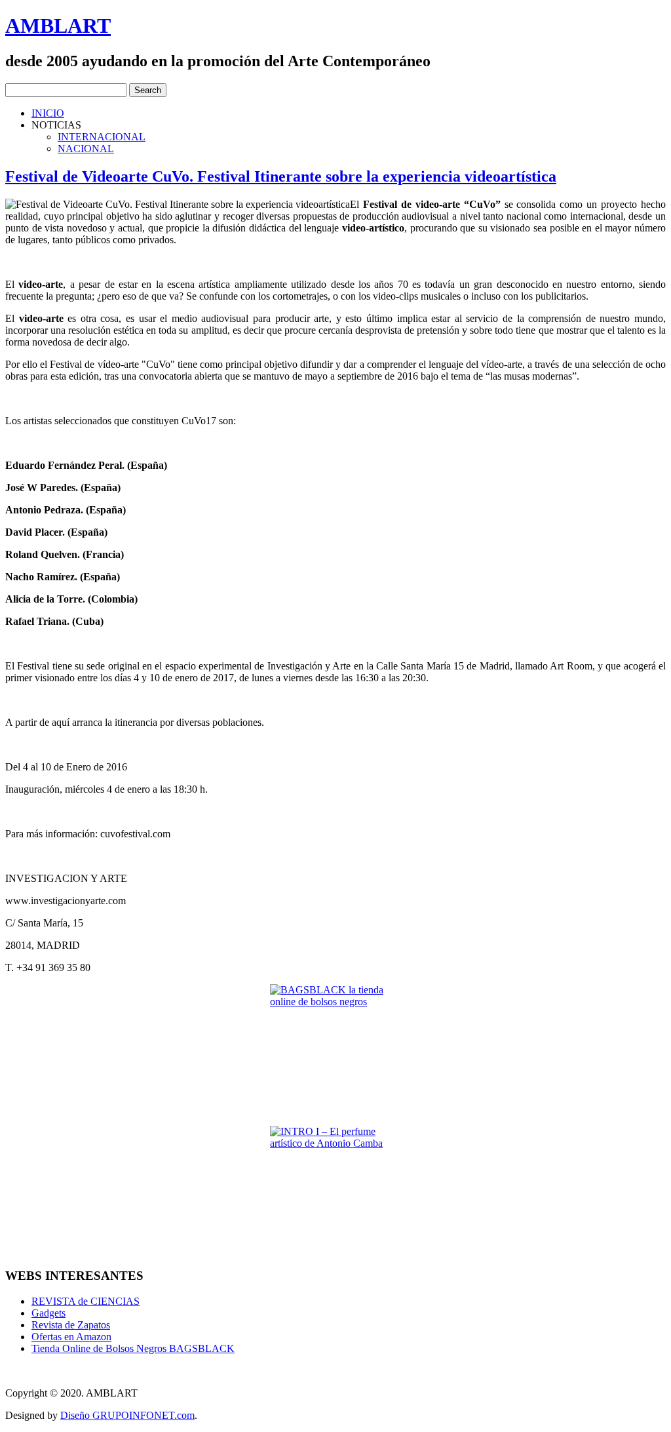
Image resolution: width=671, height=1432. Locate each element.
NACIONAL (86, 148)
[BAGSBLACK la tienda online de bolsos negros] (335, 1049)
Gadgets (48, 1313)
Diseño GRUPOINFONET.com (127, 1415)
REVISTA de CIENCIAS (85, 1301)
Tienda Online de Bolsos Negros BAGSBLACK (133, 1348)
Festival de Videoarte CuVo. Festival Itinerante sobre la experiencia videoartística (280, 176)
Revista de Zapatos (70, 1324)
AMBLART (58, 25)
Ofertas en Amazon (71, 1336)
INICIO (47, 113)
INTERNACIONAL (101, 136)
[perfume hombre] (335, 1191)
